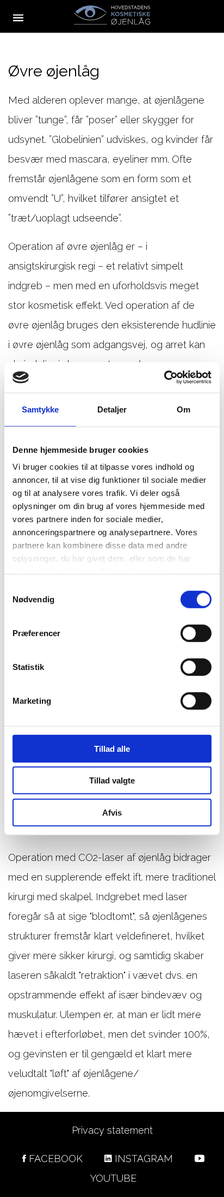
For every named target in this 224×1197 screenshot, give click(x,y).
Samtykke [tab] (40, 409)
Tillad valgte (112, 780)
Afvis (112, 812)
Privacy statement (112, 1130)
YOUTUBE (113, 1178)
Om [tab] (183, 409)
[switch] (196, 633)
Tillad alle (112, 748)
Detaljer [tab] (112, 409)
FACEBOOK (56, 1158)
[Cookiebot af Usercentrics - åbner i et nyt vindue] (163, 377)
